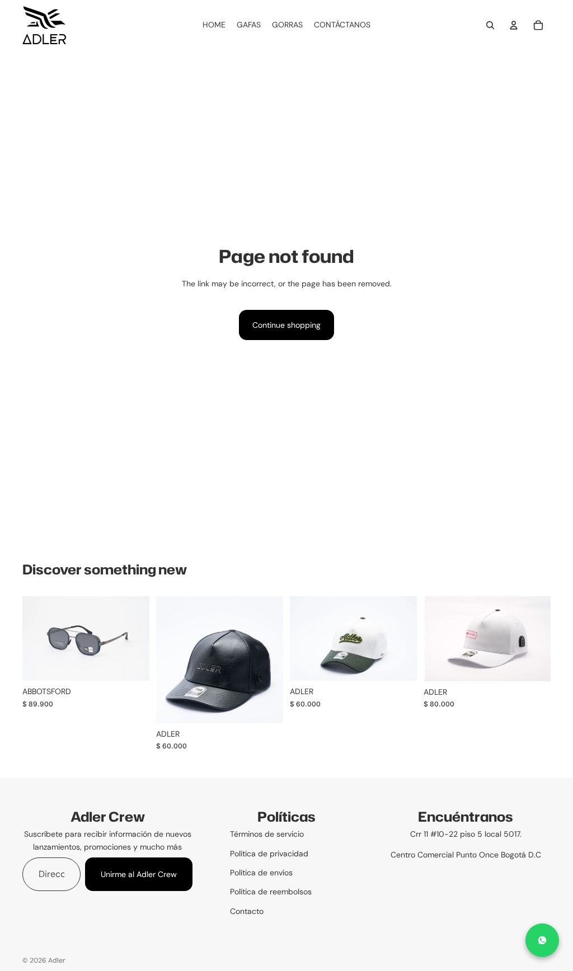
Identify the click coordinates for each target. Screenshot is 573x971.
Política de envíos (261, 873)
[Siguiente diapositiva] (271, 660)
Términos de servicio (267, 834)
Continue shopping (286, 325)
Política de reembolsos (271, 892)
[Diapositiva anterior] (168, 660)
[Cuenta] (513, 25)
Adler (56, 960)
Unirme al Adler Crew (139, 874)
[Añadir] (399, 664)
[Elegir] (132, 664)
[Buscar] (490, 25)
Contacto (247, 911)
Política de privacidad (269, 854)
